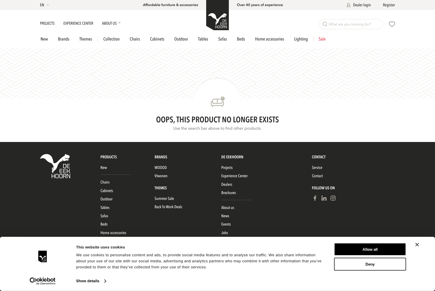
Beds (241, 39)
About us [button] (109, 23)
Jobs (224, 233)
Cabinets (157, 39)
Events (226, 224)
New (44, 39)
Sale (322, 39)
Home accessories (269, 39)
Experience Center (78, 23)
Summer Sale (164, 198)
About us (227, 207)
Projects (47, 23)
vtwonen (161, 176)
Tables (203, 39)
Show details (87, 281)
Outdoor (181, 39)
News (225, 216)
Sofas (222, 39)
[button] (45, 5)
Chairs (135, 39)
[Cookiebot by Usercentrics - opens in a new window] (43, 281)
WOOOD (161, 167)
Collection (111, 39)
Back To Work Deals (168, 207)
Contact (317, 176)
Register (389, 5)
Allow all (370, 249)
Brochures (228, 193)
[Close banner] (417, 244)
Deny (370, 264)
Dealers (226, 184)
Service (317, 167)
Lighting (301, 39)
